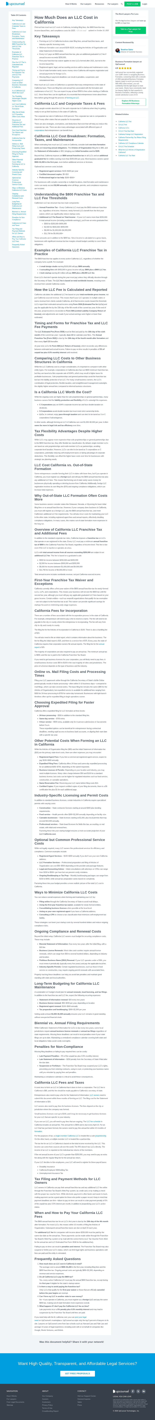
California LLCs (123, 128)
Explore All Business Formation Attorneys (131, 102)
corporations (39, 130)
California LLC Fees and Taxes (19, 224)
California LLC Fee (124, 121)
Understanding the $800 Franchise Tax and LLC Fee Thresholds (19, 45)
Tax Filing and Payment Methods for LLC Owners (18, 231)
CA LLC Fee (122, 125)
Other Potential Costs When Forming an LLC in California (18, 163)
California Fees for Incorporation (18, 139)
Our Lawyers (85, 4)
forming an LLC (73, 98)
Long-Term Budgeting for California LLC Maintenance (17, 205)
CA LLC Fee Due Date (126, 131)
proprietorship (100, 1136)
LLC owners (94, 1095)
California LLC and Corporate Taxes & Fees (18, 26)
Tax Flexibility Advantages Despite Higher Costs (19, 98)
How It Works (71, 4)
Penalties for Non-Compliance (18, 219)
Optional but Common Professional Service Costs (17, 181)
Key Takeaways (17, 20)
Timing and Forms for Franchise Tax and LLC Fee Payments (18, 73)
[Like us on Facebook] (133, 1391)
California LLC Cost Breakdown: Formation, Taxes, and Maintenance (19, 35)
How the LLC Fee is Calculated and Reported (19, 64)
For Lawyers (113, 4)
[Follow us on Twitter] (138, 1391)
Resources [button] (99, 4)
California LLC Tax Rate (126, 155)
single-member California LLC (67, 1136)
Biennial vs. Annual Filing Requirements (19, 213)
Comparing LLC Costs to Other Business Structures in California (19, 83)
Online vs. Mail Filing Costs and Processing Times (18, 146)
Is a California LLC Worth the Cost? (18, 92)
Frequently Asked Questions (18, 246)
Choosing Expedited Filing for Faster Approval (19, 154)
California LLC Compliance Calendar (131, 143)
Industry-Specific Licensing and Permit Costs (18, 172)
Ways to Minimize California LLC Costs (19, 189)
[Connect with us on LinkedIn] (144, 1391)
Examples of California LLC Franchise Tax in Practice (18, 55)
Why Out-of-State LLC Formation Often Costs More (18, 114)
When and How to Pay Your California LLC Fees (19, 239)
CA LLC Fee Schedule (126, 146)
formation (38, 1131)
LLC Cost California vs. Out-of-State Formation (19, 106)
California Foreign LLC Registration (130, 134)
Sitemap (10, 1405)
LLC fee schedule (94, 1121)
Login (144, 4)
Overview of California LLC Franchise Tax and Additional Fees (18, 123)
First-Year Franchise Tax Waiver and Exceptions (19, 132)
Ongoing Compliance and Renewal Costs (17, 196)
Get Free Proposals (77, 1374)
